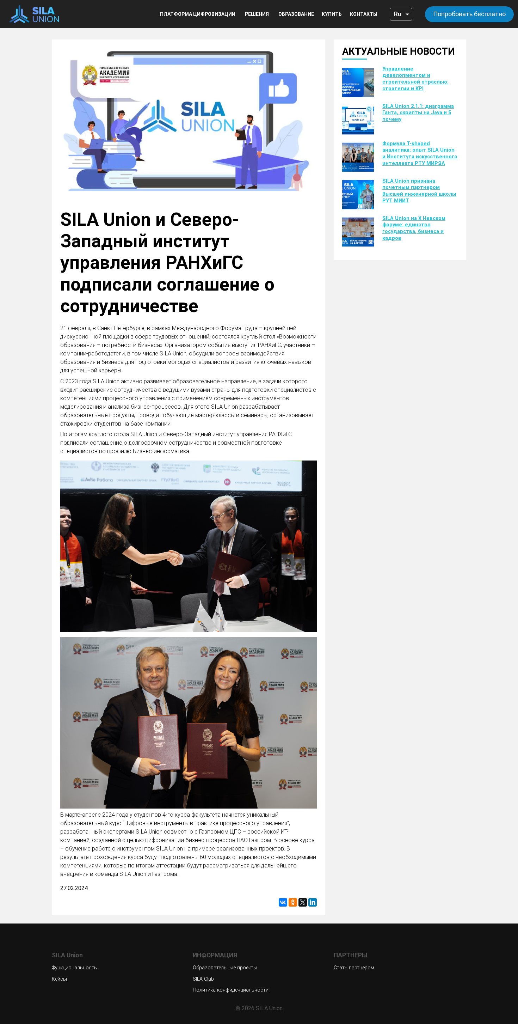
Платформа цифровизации (197, 14)
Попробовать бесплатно (469, 14)
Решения (257, 14)
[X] (302, 902)
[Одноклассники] (293, 902)
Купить (332, 14)
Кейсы (59, 979)
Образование (296, 14)
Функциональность (74, 968)
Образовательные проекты (225, 968)
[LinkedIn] (312, 902)
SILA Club (203, 979)
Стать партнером (354, 968)
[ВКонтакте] (283, 902)
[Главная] (31, 14)
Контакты (363, 14)
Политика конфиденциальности (231, 990)
